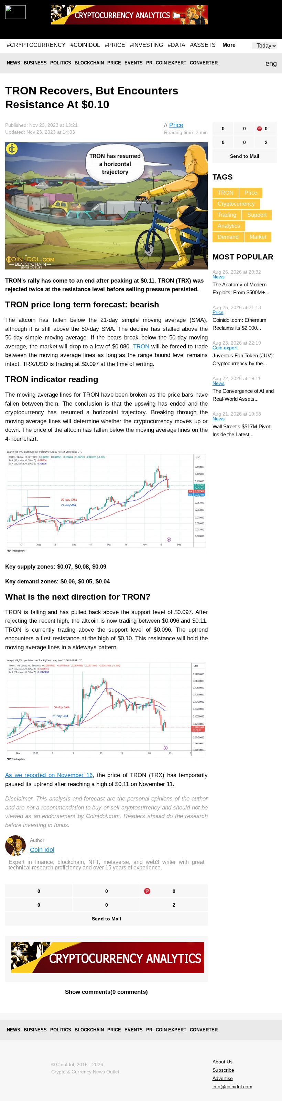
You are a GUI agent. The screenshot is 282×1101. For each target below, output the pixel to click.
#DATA (176, 45)
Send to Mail (106, 918)
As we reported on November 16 (49, 775)
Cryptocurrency (236, 204)
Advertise (223, 1078)
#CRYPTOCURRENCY (36, 45)
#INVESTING (146, 45)
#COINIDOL (85, 45)
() (106, 992)
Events (133, 62)
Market (258, 237)
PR (149, 62)
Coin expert (171, 62)
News (13, 62)
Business (35, 62)
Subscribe (223, 1070)
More (229, 45)
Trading (227, 215)
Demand (228, 237)
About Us (222, 1061)
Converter (204, 62)
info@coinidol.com (232, 1086)
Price (114, 62)
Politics (60, 62)
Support (257, 215)
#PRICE (115, 45)
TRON (141, 346)
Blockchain (89, 62)
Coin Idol (42, 849)
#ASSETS (203, 45)
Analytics (229, 226)
